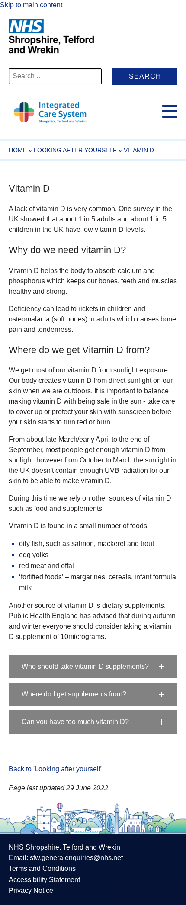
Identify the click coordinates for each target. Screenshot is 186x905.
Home (18, 150)
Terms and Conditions (42, 868)
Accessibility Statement (44, 879)
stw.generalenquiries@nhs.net (76, 857)
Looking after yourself (75, 150)
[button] (93, 666)
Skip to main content (31, 5)
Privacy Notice (31, 890)
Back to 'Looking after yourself (54, 769)
